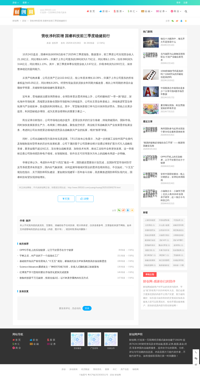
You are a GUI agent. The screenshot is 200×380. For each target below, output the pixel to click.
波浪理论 (178, 245)
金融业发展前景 (150, 260)
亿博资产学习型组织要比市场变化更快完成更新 (44, 272)
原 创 (105, 11)
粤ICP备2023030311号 (98, 375)
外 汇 (132, 11)
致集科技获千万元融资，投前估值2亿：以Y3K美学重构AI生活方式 (54, 278)
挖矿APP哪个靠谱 (178, 240)
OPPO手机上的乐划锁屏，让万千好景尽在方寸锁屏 (46, 250)
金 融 (147, 11)
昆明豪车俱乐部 (150, 245)
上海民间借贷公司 (150, 220)
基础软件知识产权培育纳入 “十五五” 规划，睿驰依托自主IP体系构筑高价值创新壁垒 (63, 261)
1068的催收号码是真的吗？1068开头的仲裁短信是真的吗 (172, 74)
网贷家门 (164, 255)
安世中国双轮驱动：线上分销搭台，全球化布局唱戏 (173, 177)
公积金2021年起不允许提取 (164, 230)
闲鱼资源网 (150, 265)
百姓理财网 (178, 250)
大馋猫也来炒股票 (178, 235)
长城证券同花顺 (178, 260)
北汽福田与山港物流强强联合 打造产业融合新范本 (173, 57)
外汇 (115, 369)
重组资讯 (97, 369)
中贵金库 (178, 220)
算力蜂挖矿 (150, 255)
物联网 (135, 369)
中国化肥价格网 (164, 220)
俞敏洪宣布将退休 (178, 225)
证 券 (162, 11)
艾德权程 (178, 255)
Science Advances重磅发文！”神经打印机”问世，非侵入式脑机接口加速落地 (59, 266)
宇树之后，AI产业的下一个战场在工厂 (39, 255)
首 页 (92, 11)
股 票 (119, 11)
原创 (14, 2)
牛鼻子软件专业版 (164, 250)
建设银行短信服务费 (150, 240)
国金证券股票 (150, 235)
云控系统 (150, 225)
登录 (178, 2)
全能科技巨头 (150, 230)
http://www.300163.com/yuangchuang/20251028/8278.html (94, 187)
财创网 (15, 21)
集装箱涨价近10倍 (164, 265)
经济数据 (85, 369)
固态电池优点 (178, 230)
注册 (185, 2)
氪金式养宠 (164, 245)
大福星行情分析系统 (164, 235)
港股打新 (150, 250)
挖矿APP (164, 240)
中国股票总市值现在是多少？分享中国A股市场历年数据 (173, 91)
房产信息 (125, 369)
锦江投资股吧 (164, 260)
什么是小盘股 (164, 225)
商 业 (176, 11)
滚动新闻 (73, 369)
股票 (25, 2)
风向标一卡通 (178, 265)
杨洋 (28, 220)
